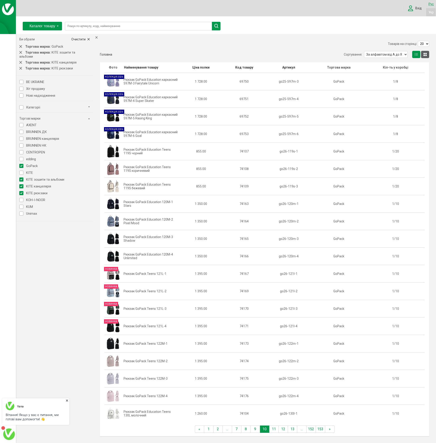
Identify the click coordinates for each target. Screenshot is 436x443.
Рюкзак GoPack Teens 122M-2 (146, 361)
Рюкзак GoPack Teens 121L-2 (145, 291)
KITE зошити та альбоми (45, 179)
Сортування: (353, 54)
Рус (431, 4)
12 (283, 429)
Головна (106, 54)
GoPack (32, 166)
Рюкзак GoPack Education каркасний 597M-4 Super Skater (151, 99)
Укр (431, 12)
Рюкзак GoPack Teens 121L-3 (145, 308)
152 (311, 429)
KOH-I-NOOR (35, 200)
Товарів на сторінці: (402, 44)
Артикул (288, 67)
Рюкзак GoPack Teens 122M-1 (146, 343)
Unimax (31, 214)
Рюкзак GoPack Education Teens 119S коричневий (147, 168)
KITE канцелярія (38, 186)
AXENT (31, 125)
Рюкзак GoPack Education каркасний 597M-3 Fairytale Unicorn (151, 81)
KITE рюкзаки (36, 193)
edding (31, 159)
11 (274, 429)
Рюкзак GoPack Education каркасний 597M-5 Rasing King (151, 116)
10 (265, 429)
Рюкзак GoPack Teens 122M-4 (146, 396)
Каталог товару (42, 26)
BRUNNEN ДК (36, 132)
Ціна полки (201, 67)
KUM (29, 207)
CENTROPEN (35, 152)
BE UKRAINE (35, 82)
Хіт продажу (35, 89)
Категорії (33, 107)
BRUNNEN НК (36, 145)
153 (320, 429)
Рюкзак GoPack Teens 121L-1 (145, 274)
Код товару (244, 67)
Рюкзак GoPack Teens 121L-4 (145, 326)
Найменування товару (141, 67)
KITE (29, 173)
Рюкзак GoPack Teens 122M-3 (146, 378)
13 (292, 429)
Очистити (78, 39)
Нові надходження (40, 96)
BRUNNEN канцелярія (42, 139)
